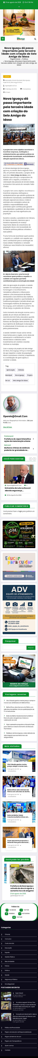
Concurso (8, 941)
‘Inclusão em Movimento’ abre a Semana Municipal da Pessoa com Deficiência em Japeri (25, 1018)
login (20, 511)
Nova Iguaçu (26, 80)
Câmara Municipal (17, 80)
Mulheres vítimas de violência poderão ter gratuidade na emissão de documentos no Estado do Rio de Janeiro (17, 449)
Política (7, 76)
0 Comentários (26, 89)
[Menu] (3, 39)
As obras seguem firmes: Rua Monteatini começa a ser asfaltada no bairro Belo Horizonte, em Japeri (24, 1007)
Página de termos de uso (13, 1039)
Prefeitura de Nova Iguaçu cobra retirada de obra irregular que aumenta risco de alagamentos (19, 735)
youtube (19, 919)
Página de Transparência (13, 1043)
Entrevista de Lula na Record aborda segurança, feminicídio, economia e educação (18, 489)
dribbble (12, 916)
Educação (8, 950)
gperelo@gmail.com (11, 86)
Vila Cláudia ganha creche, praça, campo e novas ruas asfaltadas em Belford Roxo (17, 765)
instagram (26, 916)
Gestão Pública (10, 959)
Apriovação (8, 80)
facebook (12, 912)
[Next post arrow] (33, 449)
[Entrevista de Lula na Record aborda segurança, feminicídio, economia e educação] (19, 474)
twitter (26, 912)
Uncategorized (9, 986)
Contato (7, 1052)
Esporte (7, 954)
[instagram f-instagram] (19, 7)
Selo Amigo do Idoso (16, 82)
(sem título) (19, 995)
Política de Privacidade (12, 1030)
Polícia (7, 968)
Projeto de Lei (6, 82)
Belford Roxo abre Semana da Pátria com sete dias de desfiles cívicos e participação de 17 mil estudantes (19, 709)
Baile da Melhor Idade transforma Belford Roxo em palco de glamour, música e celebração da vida (18, 718)
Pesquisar (10, 641)
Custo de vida (9, 945)
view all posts (7, 427)
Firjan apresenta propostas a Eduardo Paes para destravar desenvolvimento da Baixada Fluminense (19, 727)
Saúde (7, 977)
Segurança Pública (11, 982)
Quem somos (9, 1048)
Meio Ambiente (9, 964)
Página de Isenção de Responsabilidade (18, 1034)
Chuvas (7, 936)
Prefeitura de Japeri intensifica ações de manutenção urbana (17, 440)
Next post (7, 445)
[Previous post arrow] (33, 439)
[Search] (35, 39)
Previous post (8, 436)
